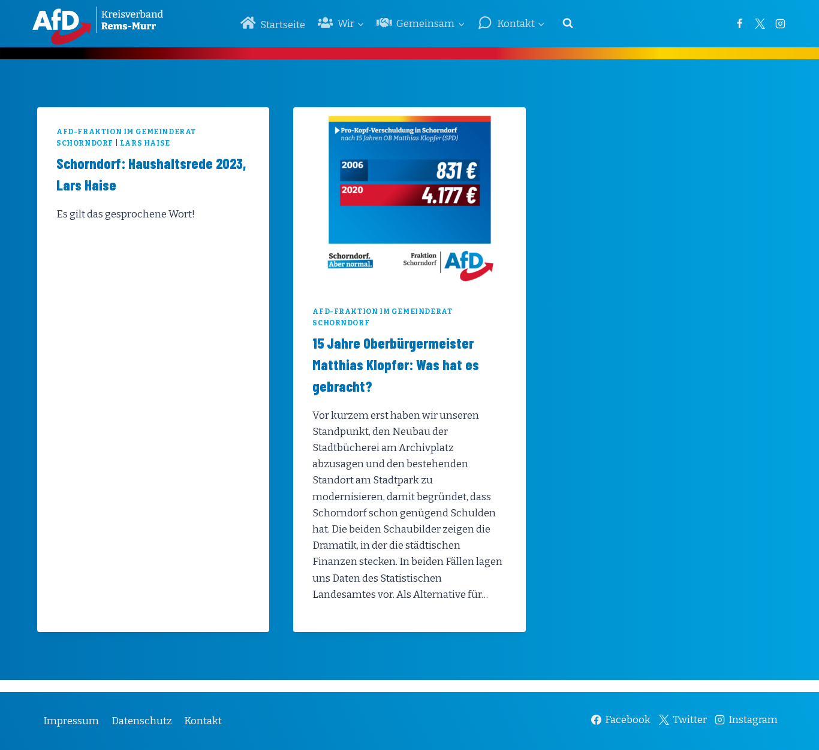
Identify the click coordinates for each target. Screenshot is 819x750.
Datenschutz (142, 721)
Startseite (282, 25)
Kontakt (203, 721)
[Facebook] (739, 23)
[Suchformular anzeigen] (568, 23)
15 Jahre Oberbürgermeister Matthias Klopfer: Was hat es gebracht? (395, 364)
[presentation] (409, 197)
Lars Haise (145, 143)
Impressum (71, 721)
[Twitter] (759, 23)
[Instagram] (780, 23)
